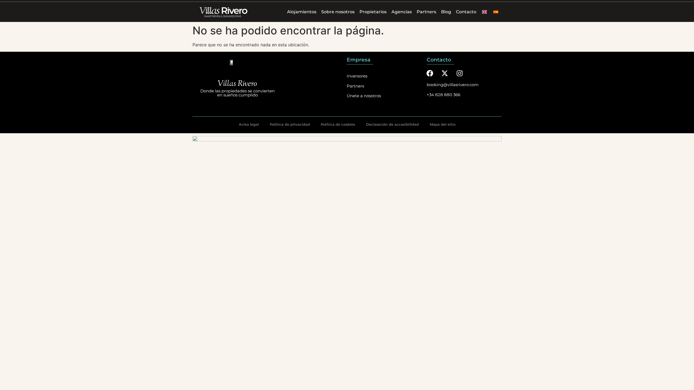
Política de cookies (338, 124)
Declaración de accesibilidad (392, 124)
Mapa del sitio (442, 124)
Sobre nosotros (338, 11)
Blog (446, 11)
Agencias (401, 11)
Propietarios (373, 11)
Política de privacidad (290, 124)
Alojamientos (301, 11)
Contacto (466, 11)
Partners (426, 11)
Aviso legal (249, 124)
